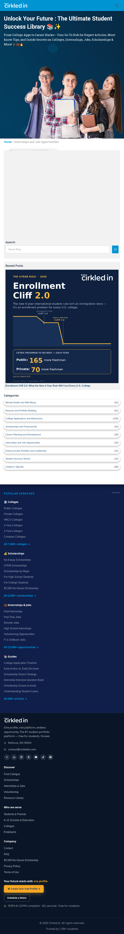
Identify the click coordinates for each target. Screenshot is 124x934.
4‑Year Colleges (13, 525)
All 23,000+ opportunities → (21, 647)
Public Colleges (13, 508)
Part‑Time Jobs (12, 617)
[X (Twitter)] (28, 757)
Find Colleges (12, 774)
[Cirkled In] (17, 5)
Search (10, 242)
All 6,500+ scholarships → (20, 595)
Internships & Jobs (14, 786)
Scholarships (11, 780)
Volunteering (11, 792)
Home (8, 142)
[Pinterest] (50, 757)
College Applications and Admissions (24, 418)
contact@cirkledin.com (22, 749)
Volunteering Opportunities (19, 634)
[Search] (115, 249)
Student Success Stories (17, 458)
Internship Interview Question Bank (24, 680)
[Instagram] (21, 757)
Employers (10, 832)
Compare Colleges (15, 536)
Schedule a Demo (16, 897)
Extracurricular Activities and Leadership (25, 450)
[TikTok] (43, 757)
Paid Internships (13, 611)
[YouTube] (36, 757)
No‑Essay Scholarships (17, 559)
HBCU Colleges (13, 519)
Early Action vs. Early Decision (21, 668)
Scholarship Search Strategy (20, 674)
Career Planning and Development (23, 434)
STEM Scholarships (15, 565)
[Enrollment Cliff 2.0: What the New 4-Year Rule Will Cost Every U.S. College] (62, 326)
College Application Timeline (20, 663)
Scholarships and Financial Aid (21, 426)
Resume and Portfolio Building (20, 410)
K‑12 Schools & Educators (19, 820)
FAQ (6, 854)
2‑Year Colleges (13, 531)
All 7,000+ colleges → (17, 544)
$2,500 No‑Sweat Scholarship (21, 588)
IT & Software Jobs (15, 639)
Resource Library (14, 798)
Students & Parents (15, 814)
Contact (8, 848)
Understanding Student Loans (21, 691)
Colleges (9, 826)
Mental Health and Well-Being (20, 402)
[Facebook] (7, 757)
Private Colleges (13, 514)
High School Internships (17, 628)
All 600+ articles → (15, 698)
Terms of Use (11, 872)
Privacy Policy (12, 866)
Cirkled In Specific (14, 466)
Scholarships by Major (16, 571)
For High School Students (18, 577)
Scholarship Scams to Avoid (20, 685)
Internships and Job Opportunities (22, 442)
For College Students (16, 582)
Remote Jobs (11, 622)
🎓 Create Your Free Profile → (23, 888)
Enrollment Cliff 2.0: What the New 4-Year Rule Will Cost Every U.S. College (47, 385)
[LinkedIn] (14, 757)
